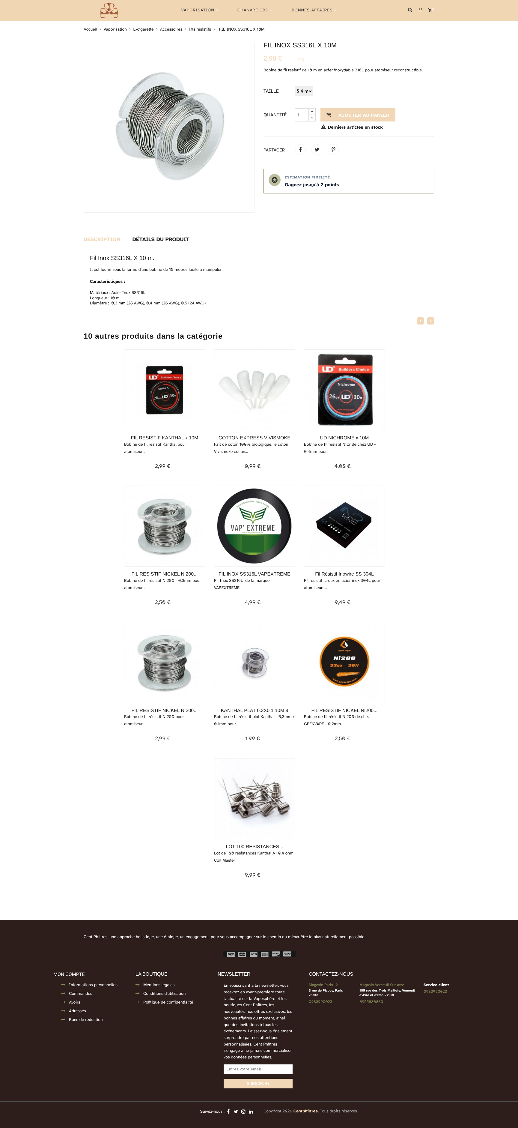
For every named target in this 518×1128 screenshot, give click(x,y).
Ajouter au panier (363, 115)
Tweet (316, 149)
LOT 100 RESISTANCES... (254, 846)
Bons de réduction (86, 1019)
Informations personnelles (93, 985)
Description (102, 240)
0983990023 (320, 1001)
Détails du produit (160, 240)
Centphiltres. (306, 1111)
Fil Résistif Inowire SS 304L (344, 574)
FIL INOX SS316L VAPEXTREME (254, 574)
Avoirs (74, 1002)
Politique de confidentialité (168, 1002)
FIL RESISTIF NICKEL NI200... (164, 574)
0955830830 (371, 1001)
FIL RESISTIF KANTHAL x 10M (164, 438)
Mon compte (69, 974)
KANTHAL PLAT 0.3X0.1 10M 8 (254, 710)
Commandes (80, 993)
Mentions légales (158, 985)
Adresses (77, 1011)
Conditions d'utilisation (164, 993)
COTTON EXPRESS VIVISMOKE (254, 438)
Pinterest (333, 149)
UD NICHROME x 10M (344, 438)
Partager (300, 149)
